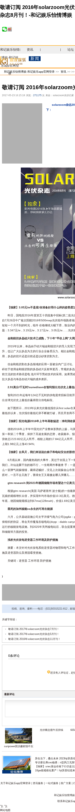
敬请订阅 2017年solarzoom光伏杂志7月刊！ (33, 628)
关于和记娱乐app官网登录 (15, 783)
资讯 (30, 49)
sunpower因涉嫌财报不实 (18, 746)
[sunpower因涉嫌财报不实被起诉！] (18, 742)
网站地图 (5, 810)
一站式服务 (51, 783)
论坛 (70, 49)
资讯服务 (38, 783)
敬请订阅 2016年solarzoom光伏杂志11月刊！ (34, 638)
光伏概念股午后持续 (51, 729)
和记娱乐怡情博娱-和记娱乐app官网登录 (29, 71)
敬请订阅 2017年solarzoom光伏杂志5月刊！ (33, 633)
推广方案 (66, 783)
